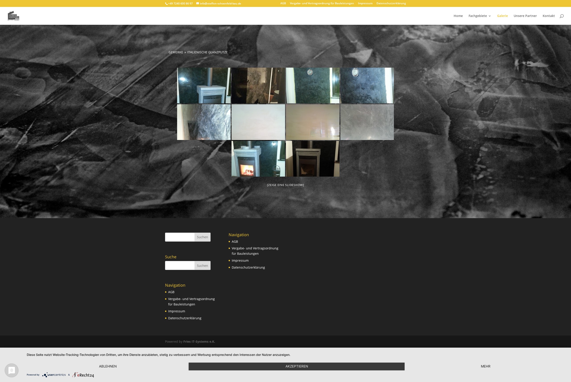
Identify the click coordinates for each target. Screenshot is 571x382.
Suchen (202, 237)
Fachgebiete (478, 16)
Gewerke (176, 52)
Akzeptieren (297, 366)
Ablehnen (108, 366)
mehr (485, 366)
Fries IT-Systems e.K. (199, 341)
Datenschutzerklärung (391, 3)
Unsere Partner (525, 16)
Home (458, 16)
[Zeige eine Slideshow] (285, 185)
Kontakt (549, 16)
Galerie (502, 16)
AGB (283, 3)
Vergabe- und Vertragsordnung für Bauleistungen (322, 3)
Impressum (365, 3)
